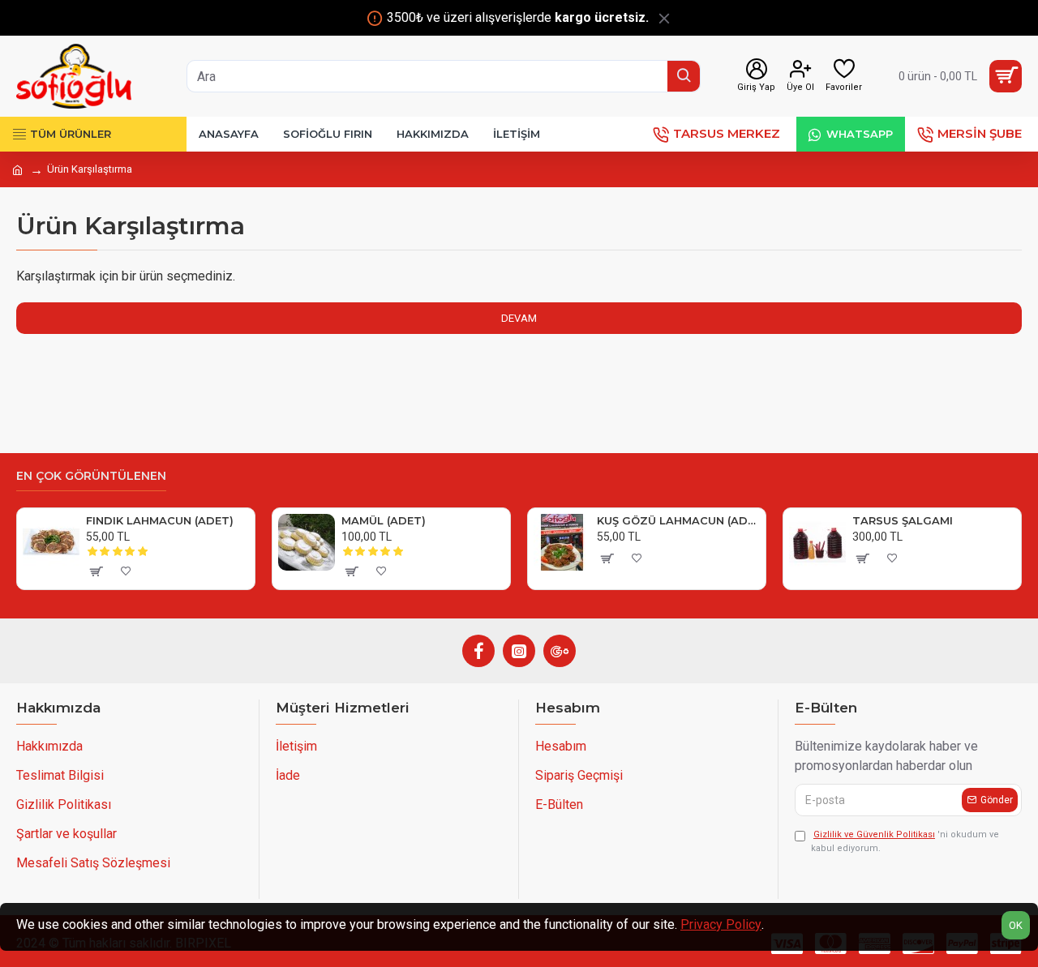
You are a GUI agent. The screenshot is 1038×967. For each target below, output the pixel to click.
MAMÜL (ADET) (383, 520)
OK (1016, 925)
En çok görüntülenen (91, 476)
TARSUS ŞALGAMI (902, 520)
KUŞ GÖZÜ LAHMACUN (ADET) (678, 520)
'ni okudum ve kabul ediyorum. (905, 841)
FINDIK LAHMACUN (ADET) (160, 520)
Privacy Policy (720, 924)
